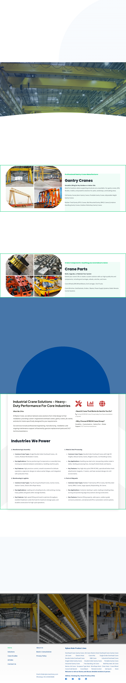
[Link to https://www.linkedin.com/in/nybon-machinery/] (93, 679)
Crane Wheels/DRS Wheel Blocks (75, 284)
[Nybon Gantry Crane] (34, 166)
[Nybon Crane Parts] (34, 254)
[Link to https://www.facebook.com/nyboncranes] (67, 679)
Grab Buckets (79, 288)
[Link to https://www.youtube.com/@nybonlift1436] (74, 679)
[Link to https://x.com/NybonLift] (80, 679)
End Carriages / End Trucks (94, 284)
